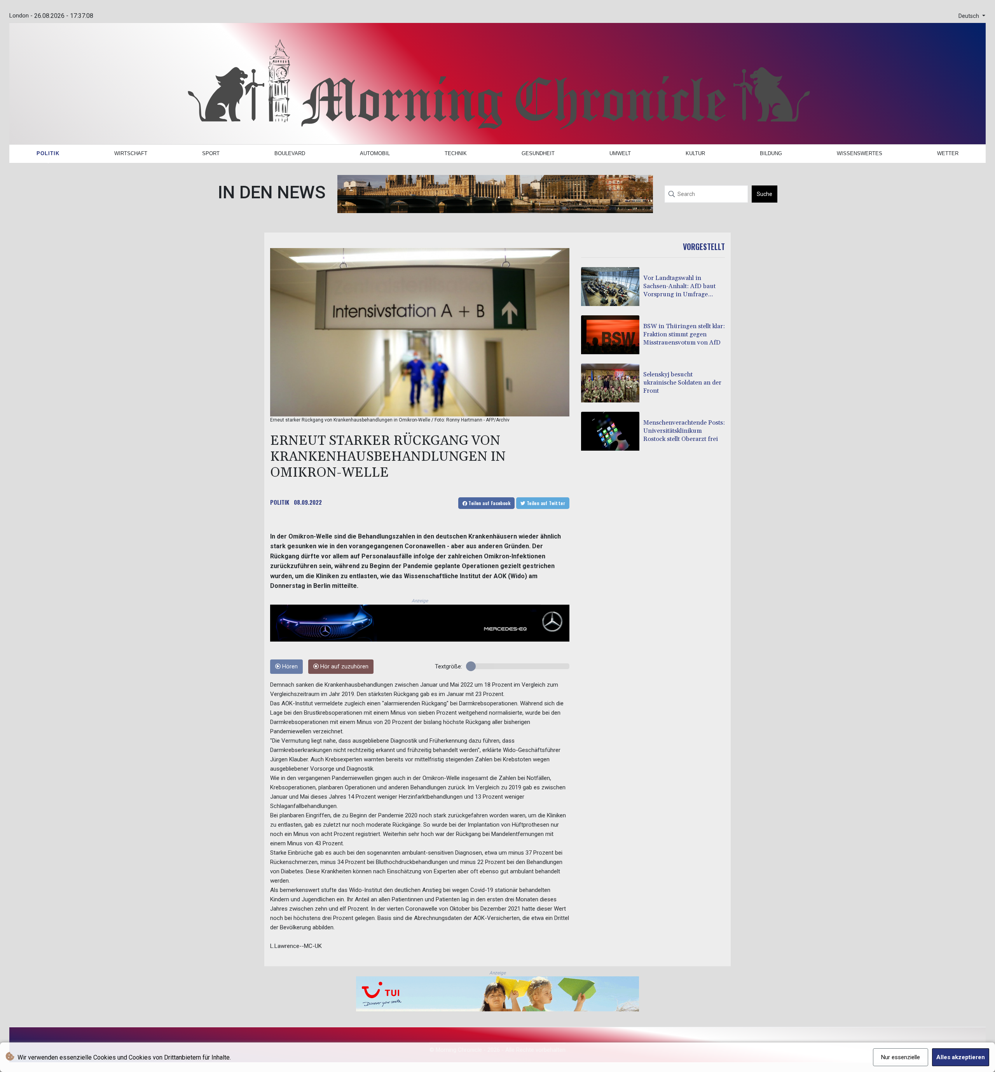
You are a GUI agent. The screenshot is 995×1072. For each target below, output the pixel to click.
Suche (764, 194)
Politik (48, 153)
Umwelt (620, 153)
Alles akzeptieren (960, 1057)
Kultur (695, 153)
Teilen (488, 503)
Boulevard (289, 153)
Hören (289, 666)
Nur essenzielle (900, 1057)
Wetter (947, 153)
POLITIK (279, 502)
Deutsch (969, 16)
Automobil (375, 153)
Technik (456, 153)
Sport (211, 153)
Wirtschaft (130, 153)
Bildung (771, 153)
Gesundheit (538, 153)
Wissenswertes (859, 153)
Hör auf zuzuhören (343, 666)
